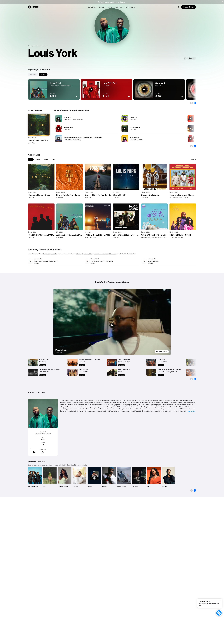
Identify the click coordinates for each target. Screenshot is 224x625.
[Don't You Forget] (190, 118)
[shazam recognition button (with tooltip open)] (219, 613)
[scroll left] (191, 103)
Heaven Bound (134, 137)
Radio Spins (118, 7)
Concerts (101, 7)
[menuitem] (91, 7)
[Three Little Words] (190, 128)
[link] (162, 351)
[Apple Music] (31, 146)
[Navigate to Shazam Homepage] (33, 7)
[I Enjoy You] (152, 118)
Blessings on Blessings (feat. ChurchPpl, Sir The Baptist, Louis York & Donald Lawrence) (92, 137)
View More (191, 411)
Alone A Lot (67, 117)
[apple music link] (191, 58)
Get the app (92, 7)
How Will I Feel (68, 127)
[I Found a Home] (152, 128)
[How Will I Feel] (86, 128)
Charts (110, 7)
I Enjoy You (133, 117)
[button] (222, 2)
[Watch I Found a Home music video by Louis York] (112, 325)
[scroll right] (195, 103)
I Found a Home (135, 127)
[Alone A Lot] (86, 118)
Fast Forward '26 (130, 7)
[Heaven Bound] (152, 138)
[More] (111, 118)
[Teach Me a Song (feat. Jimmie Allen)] (190, 138)
